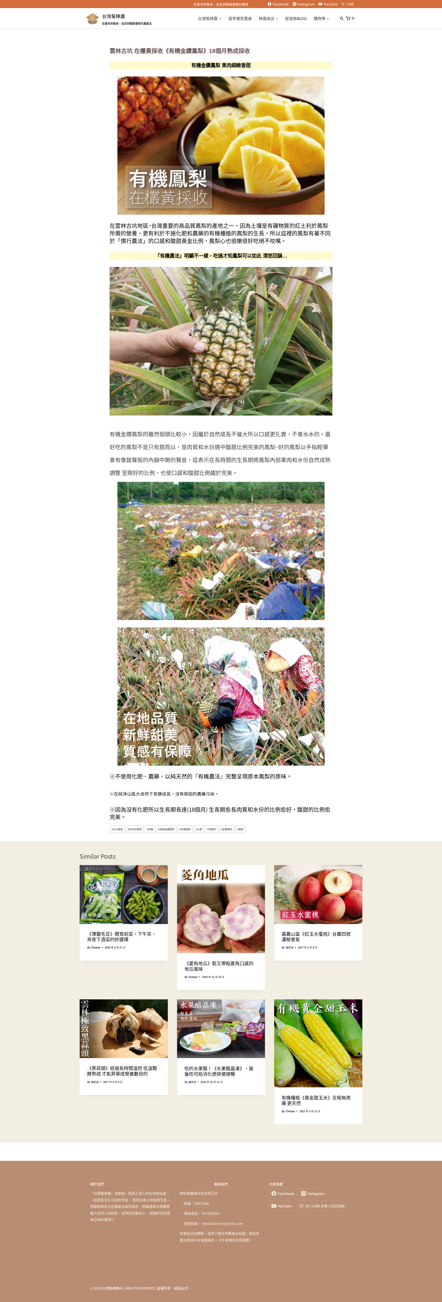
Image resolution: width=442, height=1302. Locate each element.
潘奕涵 (289, 947)
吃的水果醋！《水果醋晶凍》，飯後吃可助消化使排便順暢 (218, 1071)
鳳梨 (240, 829)
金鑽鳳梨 (226, 829)
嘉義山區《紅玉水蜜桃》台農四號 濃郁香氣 (316, 937)
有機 (150, 829)
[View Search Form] (339, 18)
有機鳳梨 (185, 829)
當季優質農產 (240, 18)
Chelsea (95, 947)
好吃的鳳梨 (135, 829)
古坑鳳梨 (117, 829)
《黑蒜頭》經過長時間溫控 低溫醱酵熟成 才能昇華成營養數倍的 (122, 1071)
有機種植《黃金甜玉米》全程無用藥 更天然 (316, 1100)
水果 (199, 829)
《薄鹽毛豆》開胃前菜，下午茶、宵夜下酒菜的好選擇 (121, 937)
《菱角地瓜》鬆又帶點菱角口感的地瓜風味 (218, 966)
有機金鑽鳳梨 (166, 829)
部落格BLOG (296, 18)
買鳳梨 (211, 829)
